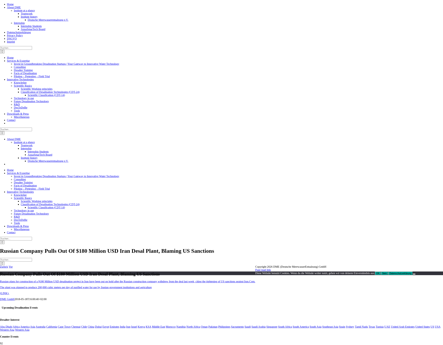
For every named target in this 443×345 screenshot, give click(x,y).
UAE (387, 326)
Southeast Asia (330, 326)
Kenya (141, 326)
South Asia (316, 326)
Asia (32, 326)
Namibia (181, 326)
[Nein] (414, 274)
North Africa (193, 326)
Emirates (114, 326)
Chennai (75, 326)
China (91, 326)
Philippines (224, 326)
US (432, 326)
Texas (372, 326)
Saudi (248, 326)
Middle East (158, 326)
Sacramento (237, 326)
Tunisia (380, 326)
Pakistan (213, 326)
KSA (148, 326)
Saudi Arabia (258, 326)
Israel (134, 326)
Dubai (98, 326)
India (122, 326)
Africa (16, 326)
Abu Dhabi (6, 326)
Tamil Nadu (361, 326)
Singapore (271, 326)
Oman (204, 326)
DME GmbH (7, 299)
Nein (384, 273)
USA (437, 326)
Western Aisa (7, 329)
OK (377, 273)
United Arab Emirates (403, 326)
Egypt (105, 326)
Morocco (171, 326)
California (51, 326)
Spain (342, 326)
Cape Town (64, 326)
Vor (11, 266)
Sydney (350, 326)
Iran (128, 326)
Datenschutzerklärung (400, 273)
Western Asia (22, 329)
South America (301, 326)
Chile (84, 326)
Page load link (263, 269)
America (25, 326)
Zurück (4, 266)
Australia (41, 326)
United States (422, 326)
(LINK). (4, 293)
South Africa (285, 326)
